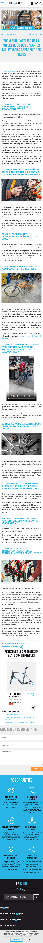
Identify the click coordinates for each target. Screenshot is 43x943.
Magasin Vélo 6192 (15, 702)
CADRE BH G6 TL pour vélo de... (15, 695)
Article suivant (33, 34)
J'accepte (16, 940)
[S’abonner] (36, 897)
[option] (21, 686)
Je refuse (28, 939)
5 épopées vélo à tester (14, 715)
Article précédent (10, 34)
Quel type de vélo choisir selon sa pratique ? (21, 722)
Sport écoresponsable (21, 28)
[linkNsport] (18, 3)
